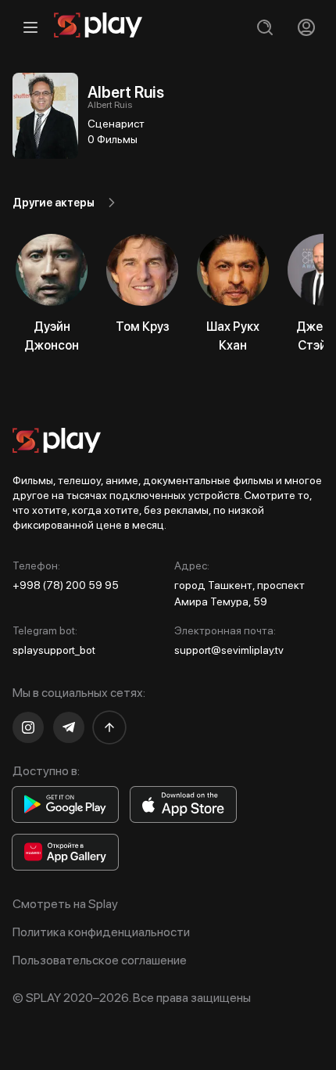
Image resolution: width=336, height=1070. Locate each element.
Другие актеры (54, 202)
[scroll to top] (109, 727)
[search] (264, 27)
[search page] (264, 27)
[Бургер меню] (30, 27)
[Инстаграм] (28, 727)
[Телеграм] (68, 727)
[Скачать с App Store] (183, 804)
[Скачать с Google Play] (65, 804)
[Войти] (305, 27)
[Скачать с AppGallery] (65, 852)
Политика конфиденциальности (101, 932)
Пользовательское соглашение (100, 960)
